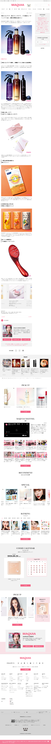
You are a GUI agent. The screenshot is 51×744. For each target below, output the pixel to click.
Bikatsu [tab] (18, 518)
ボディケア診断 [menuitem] (36, 679)
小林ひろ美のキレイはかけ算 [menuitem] (29, 688)
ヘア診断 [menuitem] (27, 680)
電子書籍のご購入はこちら (38, 646)
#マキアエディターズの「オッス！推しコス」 (42, 26)
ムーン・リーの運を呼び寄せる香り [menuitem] (37, 691)
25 (34, 572)
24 (31, 572)
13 (39, 568)
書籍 (27, 712)
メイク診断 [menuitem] (10, 680)
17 (31, 570)
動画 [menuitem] (10, 701)
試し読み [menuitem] (11, 698)
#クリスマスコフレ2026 (39, 21)
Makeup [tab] (9, 518)
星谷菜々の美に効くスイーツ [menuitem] (29, 694)
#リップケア (42, 29)
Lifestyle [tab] (24, 518)
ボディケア (5, 378)
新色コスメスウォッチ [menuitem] (21, 679)
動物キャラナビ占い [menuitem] (36, 689)
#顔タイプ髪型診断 (40, 27)
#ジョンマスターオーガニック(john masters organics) (14, 345)
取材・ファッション (17, 712)
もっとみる (25, 411)
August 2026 (37, 559)
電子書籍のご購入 (17, 339)
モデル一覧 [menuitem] (11, 702)
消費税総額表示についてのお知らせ (25, 716)
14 (42, 568)
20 (39, 570)
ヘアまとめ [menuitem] (27, 679)
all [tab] (2, 518)
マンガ (2, 712)
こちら (34, 722)
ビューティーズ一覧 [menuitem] (4, 687)
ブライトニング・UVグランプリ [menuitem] (13, 690)
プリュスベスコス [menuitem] (11, 692)
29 (45, 572)
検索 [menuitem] (2, 701)
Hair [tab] (21, 518)
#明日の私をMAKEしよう (42, 18)
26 (36, 572)
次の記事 (29, 316)
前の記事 (3, 316)
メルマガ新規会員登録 (25, 669)
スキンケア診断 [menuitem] (3, 679)
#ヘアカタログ (45, 27)
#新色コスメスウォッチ (44, 24)
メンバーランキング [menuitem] (4, 690)
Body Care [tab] (13, 518)
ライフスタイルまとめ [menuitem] (21, 687)
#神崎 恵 (39, 24)
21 (42, 570)
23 (28, 572)
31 (31, 574)
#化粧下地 (46, 29)
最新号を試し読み (7, 339)
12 (36, 568)
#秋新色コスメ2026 (46, 21)
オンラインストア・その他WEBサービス (43, 712)
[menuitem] (5, 675)
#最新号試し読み (42, 32)
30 (28, 574)
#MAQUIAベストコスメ (42, 19)
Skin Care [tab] (5, 518)
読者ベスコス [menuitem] (11, 687)
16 (28, 570)
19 (36, 570)
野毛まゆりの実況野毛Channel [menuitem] (29, 692)
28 (42, 572)
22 (45, 570)
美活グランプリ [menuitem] (44, 676)
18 (34, 570)
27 (39, 572)
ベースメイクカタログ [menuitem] (12, 679)
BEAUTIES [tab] (28, 518)
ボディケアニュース (10, 378)
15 (45, 568)
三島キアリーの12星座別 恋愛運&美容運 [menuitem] (37, 687)
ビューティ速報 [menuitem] (20, 680)
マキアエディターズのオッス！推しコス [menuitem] (29, 686)
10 (31, 568)
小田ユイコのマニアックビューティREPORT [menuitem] (29, 690)
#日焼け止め (38, 29)
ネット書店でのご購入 (26, 339)
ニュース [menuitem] (2, 676)
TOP (2, 378)
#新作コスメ (24, 345)
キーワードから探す (42, 44)
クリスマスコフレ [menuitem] (20, 676)
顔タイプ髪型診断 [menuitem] (44, 687)
